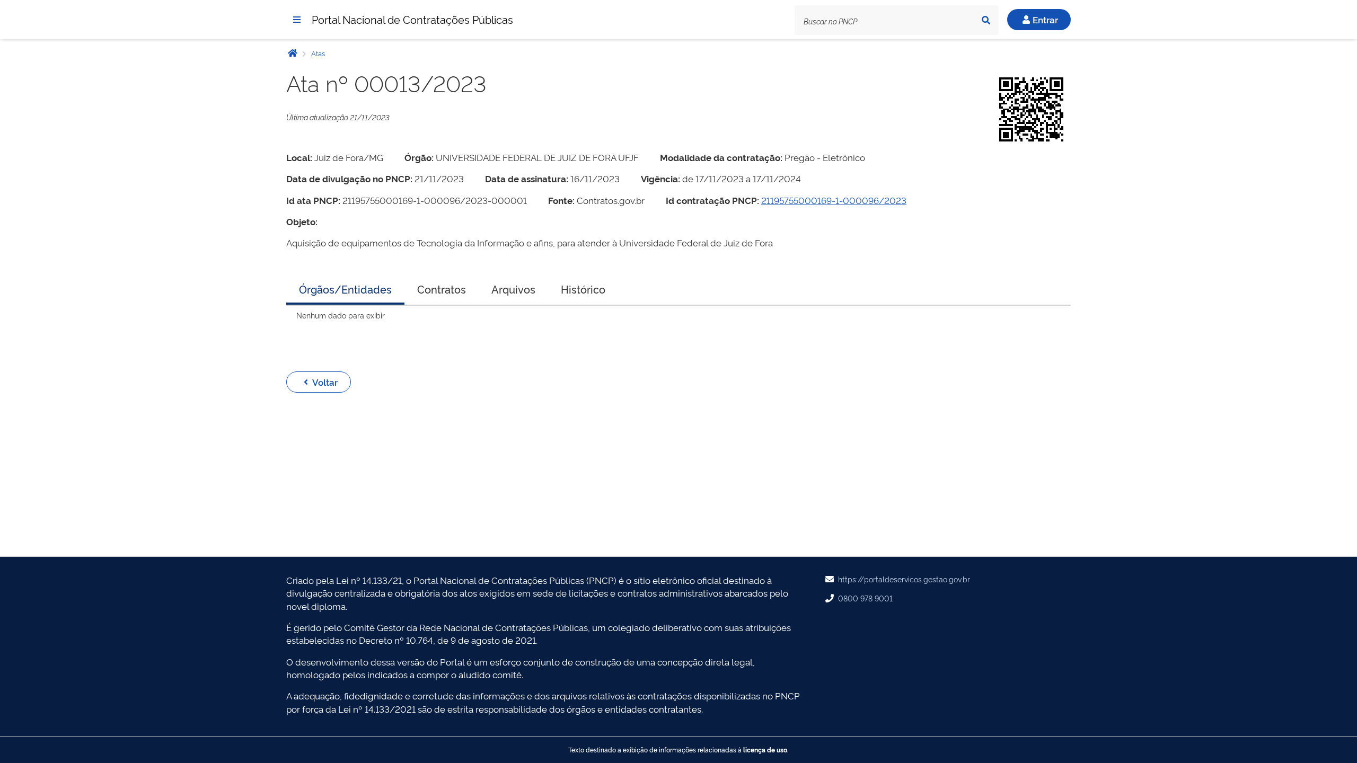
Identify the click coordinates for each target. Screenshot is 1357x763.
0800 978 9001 (865, 598)
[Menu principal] (296, 19)
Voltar (325, 382)
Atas (317, 53)
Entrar (1045, 19)
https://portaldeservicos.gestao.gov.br (904, 579)
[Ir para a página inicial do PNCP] (292, 53)
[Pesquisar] (985, 20)
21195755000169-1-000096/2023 (833, 200)
